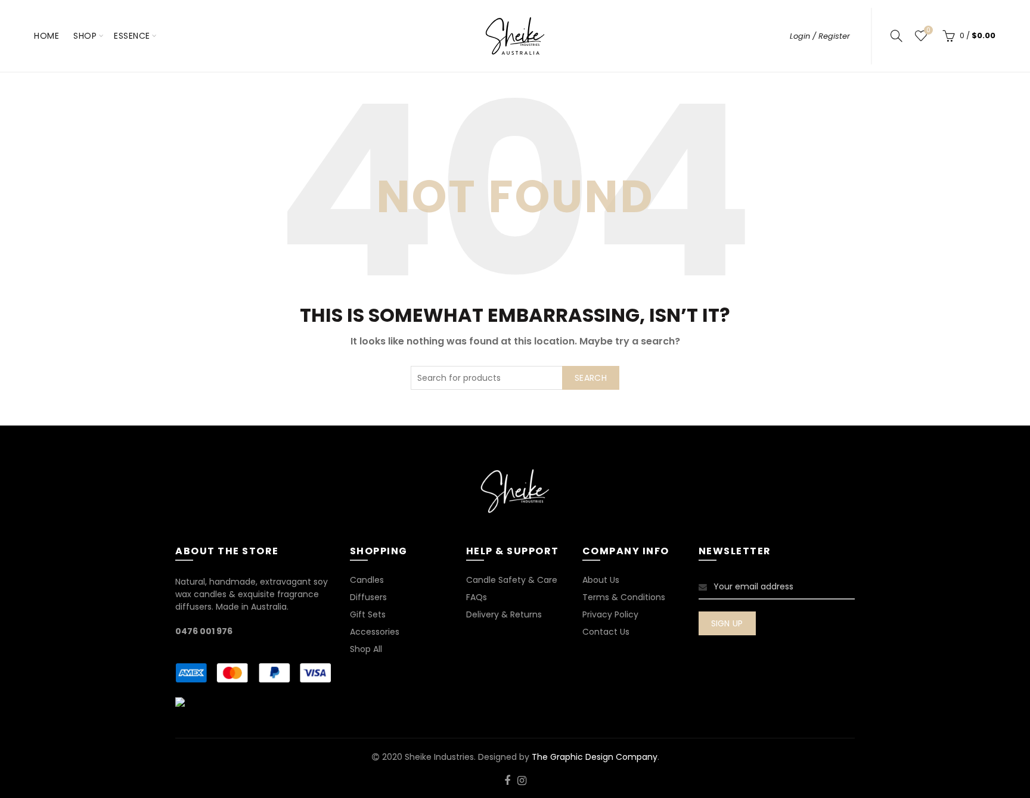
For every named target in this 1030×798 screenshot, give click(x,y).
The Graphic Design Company (594, 757)
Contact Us (605, 632)
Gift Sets (368, 614)
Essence (132, 36)
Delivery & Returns (504, 614)
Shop (85, 36)
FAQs (476, 597)
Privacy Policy (610, 614)
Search (591, 378)
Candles (367, 580)
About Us (600, 580)
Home (46, 36)
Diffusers (368, 597)
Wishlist (928, 31)
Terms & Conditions (623, 597)
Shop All (366, 649)
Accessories (374, 632)
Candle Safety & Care (511, 580)
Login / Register (820, 36)
